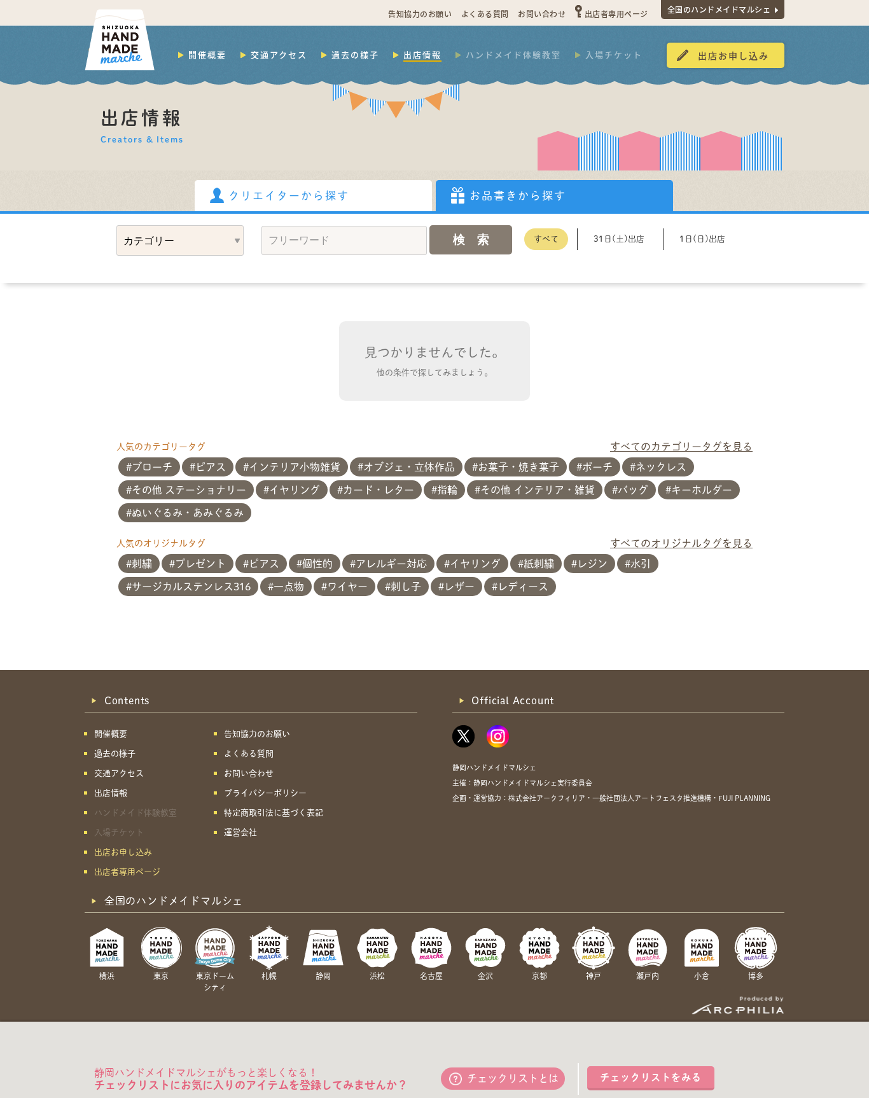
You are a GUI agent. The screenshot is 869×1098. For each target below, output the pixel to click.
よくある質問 (485, 13)
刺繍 (142, 564)
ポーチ (597, 467)
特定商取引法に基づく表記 (273, 813)
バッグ (633, 490)
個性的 (317, 564)
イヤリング (294, 490)
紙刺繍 (539, 564)
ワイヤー (347, 586)
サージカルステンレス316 (191, 586)
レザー (459, 586)
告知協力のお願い (420, 13)
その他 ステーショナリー (189, 490)
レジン (592, 564)
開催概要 (207, 54)
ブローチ (152, 467)
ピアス (210, 467)
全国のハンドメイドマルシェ (719, 9)
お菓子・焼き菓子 (518, 467)
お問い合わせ (542, 13)
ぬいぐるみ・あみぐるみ (188, 513)
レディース (522, 586)
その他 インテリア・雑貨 (537, 490)
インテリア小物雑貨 (294, 467)
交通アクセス (279, 54)
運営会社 (240, 832)
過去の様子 (355, 54)
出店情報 (422, 54)
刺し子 (406, 586)
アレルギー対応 (391, 564)
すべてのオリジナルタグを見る (681, 543)
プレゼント (200, 564)
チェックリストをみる (651, 1077)
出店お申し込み (733, 55)
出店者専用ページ (616, 13)
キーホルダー (701, 490)
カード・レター (378, 490)
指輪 (447, 490)
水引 (640, 564)
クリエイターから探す (288, 195)
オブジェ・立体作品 (409, 467)
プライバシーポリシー (265, 793)
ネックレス (661, 467)
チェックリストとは (513, 1078)
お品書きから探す (517, 195)
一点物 (289, 586)
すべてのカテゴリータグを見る (681, 446)
